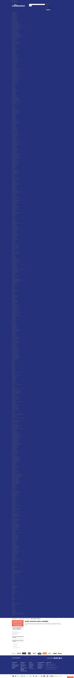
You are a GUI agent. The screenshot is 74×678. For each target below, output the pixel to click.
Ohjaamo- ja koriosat (15, 388)
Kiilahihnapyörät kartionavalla (16, 526)
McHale (13, 589)
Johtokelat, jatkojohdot (15, 172)
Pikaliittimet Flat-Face (15, 441)
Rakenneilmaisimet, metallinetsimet (17, 100)
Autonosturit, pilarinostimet (15, 76)
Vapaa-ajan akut (14, 47)
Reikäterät (13, 540)
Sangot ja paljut (14, 256)
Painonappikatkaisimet (15, 551)
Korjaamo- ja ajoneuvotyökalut (16, 72)
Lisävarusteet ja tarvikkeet (15, 308)
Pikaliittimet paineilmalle (15, 450)
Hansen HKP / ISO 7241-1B (15, 438)
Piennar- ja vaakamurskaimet (16, 355)
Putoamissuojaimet (14, 224)
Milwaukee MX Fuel (14, 37)
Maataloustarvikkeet (15, 471)
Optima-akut (14, 45)
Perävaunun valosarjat (15, 566)
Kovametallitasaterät (15, 536)
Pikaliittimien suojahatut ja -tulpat (16, 443)
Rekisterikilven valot (15, 567)
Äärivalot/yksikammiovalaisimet (16, 572)
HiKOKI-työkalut (14, 39)
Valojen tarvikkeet (14, 570)
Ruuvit (13, 193)
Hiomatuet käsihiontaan (15, 54)
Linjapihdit (13, 108)
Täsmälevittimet (14, 378)
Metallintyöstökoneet (15, 183)
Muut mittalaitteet (14, 104)
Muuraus (13, 168)
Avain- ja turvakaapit (15, 228)
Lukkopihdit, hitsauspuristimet (16, 109)
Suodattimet (14, 389)
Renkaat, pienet (14, 214)
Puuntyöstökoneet (14, 184)
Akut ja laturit (14, 41)
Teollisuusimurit (14, 260)
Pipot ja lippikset (14, 583)
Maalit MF (13, 399)
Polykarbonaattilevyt (15, 514)
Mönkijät (13, 293)
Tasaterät (13, 542)
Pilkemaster (13, 614)
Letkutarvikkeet (14, 194)
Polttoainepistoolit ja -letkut (16, 156)
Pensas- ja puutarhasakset (15, 252)
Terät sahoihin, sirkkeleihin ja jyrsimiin (17, 212)
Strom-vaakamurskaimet (15, 357)
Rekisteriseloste (40, 667)
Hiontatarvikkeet (14, 49)
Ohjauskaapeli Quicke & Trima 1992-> (17, 613)
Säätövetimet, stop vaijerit (15, 516)
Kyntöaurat (13, 334)
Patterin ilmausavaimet (15, 202)
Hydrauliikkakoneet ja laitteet (16, 432)
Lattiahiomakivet (14, 56)
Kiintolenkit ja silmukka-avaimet (16, 90)
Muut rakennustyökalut (15, 169)
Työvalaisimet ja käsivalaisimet (16, 178)
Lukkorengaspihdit (14, 110)
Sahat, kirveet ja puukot (15, 121)
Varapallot (13, 499)
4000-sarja (13, 367)
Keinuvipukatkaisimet (15, 550)
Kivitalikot (13, 289)
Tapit (12, 606)
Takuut (30, 667)
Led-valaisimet (14, 320)
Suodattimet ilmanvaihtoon (16, 206)
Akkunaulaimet (14, 18)
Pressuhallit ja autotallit (15, 234)
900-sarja (13, 365)
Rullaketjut (13, 533)
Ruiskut (13, 254)
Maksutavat (15, 643)
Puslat (13, 609)
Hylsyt (13, 86)
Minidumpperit (14, 315)
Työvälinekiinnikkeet (15, 431)
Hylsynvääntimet (14, 88)
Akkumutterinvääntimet (15, 17)
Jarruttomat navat (14, 278)
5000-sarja (13, 368)
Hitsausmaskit (14, 64)
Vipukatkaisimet (14, 557)
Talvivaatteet (14, 584)
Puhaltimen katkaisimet (15, 552)
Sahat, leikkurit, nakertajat (15, 149)
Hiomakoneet (14, 143)
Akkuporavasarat (14, 19)
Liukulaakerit (14, 430)
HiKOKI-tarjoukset (14, 40)
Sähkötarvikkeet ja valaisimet (16, 171)
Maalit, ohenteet (14, 166)
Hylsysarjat (13, 87)
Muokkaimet (14, 593)
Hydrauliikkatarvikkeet (15, 447)
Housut (13, 580)
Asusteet (13, 578)
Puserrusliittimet (14, 205)
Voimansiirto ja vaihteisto (15, 390)
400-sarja (13, 362)
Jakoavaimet (14, 89)
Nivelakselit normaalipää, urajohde (16, 476)
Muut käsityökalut (14, 125)
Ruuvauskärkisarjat (14, 119)
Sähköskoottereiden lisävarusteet (16, 312)
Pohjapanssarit (14, 297)
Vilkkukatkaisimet (14, 556)
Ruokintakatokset (14, 322)
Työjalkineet (13, 576)
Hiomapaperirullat (14, 52)
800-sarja (13, 364)
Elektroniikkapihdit (14, 105)
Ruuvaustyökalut (14, 117)
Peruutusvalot (14, 565)
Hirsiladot (13, 245)
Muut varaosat (14, 380)
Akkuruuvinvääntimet (15, 20)
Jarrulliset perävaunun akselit (16, 279)
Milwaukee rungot (14, 29)
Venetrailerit (13, 284)
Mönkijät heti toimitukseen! (15, 305)
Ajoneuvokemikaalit (15, 73)
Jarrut (13, 383)
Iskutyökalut (13, 94)
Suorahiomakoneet (14, 60)
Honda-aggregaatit (14, 13)
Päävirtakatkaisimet (14, 553)
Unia (12, 600)
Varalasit (13, 569)
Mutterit (13, 396)
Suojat (13, 423)
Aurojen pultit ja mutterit (15, 340)
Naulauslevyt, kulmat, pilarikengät (16, 191)
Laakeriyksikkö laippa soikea (16, 459)
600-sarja (13, 363)
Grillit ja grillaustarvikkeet (15, 247)
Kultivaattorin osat (14, 345)
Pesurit (13, 241)
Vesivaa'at (13, 103)
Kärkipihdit (13, 107)
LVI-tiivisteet (13, 199)
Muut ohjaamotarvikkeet (15, 518)
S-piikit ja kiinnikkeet (15, 346)
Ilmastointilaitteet (14, 128)
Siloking (13, 374)
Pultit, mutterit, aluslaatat (15, 192)
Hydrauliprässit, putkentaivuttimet (16, 78)
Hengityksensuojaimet (15, 222)
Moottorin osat (14, 386)
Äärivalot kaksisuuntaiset (15, 571)
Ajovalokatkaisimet (14, 549)
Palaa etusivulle (14, 618)
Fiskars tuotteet (14, 248)
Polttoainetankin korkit (15, 422)
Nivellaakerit (13, 464)
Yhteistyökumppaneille (15, 2)
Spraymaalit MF (14, 400)
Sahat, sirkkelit (14, 185)
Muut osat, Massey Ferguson (16, 421)
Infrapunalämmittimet (15, 129)
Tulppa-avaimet (14, 93)
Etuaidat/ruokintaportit (15, 319)
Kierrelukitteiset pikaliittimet (16, 439)
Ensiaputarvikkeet (14, 217)
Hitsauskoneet (14, 62)
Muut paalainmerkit (14, 354)
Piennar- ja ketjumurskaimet (16, 314)
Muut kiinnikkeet (14, 190)
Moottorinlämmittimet (15, 300)
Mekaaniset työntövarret (15, 493)
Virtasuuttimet (14, 66)
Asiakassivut (23, 662)
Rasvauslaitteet (14, 159)
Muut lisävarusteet (14, 304)
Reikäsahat (13, 211)
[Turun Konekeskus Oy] (20, 5)
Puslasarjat (13, 605)
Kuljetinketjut (14, 530)
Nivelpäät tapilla (14, 494)
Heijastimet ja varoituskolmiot (16, 547)
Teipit (12, 216)
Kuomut (13, 275)
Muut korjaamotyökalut (15, 83)
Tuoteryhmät (14, 662)
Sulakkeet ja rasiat (14, 560)
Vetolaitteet (13, 500)
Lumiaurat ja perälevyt (15, 333)
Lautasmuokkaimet (14, 599)
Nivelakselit (13, 473)
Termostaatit (13, 394)
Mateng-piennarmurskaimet (16, 356)
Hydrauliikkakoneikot (15, 433)
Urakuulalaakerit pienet (15, 466)
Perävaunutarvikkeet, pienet (16, 276)
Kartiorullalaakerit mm (15, 456)
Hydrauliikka (13, 610)
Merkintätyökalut (14, 95)
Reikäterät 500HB (14, 539)
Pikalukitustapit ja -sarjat (15, 486)
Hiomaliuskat (14, 51)
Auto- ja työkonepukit (15, 77)
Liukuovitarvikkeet (14, 233)
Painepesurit (13, 242)
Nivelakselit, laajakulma (15, 477)
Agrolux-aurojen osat (15, 335)
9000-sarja (13, 371)
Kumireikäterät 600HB (15, 538)
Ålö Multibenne (14, 290)
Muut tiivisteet (14, 416)
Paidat (13, 582)
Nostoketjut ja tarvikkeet (15, 137)
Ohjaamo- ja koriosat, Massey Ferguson (17, 401)
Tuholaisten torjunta (14, 257)
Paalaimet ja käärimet (15, 352)
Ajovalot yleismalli (14, 561)
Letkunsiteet (13, 195)
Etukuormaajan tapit (15, 428)
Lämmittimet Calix (14, 509)
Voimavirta (13, 180)
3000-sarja (13, 366)
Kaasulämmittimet (14, 130)
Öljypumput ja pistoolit (15, 163)
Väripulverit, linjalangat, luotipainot (16, 102)
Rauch (13, 602)
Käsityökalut (13, 84)
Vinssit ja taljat (14, 140)
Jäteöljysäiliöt (14, 324)
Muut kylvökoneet (14, 377)
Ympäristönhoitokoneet (15, 313)
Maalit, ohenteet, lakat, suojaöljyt (16, 69)
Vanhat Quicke (14, 611)
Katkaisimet (13, 412)
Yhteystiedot (15, 646)
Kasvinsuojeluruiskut (15, 330)
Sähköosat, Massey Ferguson (16, 410)
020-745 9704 (52, 665)
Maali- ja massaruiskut (15, 80)
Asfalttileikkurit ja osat (15, 426)
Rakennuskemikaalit (15, 170)
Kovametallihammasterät (15, 535)
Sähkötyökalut (14, 181)
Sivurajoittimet (14, 496)
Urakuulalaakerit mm (15, 465)
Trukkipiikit (13, 287)
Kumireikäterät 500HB (15, 537)
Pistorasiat (13, 176)
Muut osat (13, 404)
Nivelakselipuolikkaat (15, 481)
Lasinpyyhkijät (14, 507)
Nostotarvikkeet (14, 138)
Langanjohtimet (14, 65)
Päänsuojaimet (14, 225)
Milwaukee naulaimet (15, 27)
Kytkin (13, 385)
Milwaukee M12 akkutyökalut (16, 36)
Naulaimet (13, 147)
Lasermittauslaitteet (15, 98)
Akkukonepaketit (14, 16)
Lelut (12, 575)
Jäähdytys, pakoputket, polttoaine (16, 384)
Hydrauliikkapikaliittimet (15, 436)
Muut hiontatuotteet (15, 57)
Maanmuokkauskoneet (15, 341)
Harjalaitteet (13, 332)
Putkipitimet (13, 204)
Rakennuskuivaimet (14, 131)
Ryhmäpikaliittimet (14, 442)
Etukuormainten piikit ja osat (16, 427)
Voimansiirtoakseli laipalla (15, 483)
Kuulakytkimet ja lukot (15, 281)
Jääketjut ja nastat (14, 454)
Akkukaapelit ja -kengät (15, 546)
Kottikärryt (13, 250)
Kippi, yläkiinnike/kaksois (15, 520)
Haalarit (13, 579)
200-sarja (13, 360)
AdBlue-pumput (14, 152)
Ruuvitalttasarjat (14, 118)
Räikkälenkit (13, 92)
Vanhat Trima (14, 612)
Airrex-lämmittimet (14, 127)
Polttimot (13, 558)
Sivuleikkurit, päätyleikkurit (15, 112)
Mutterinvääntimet (14, 146)
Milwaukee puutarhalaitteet (16, 34)
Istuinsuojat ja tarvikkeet (15, 504)
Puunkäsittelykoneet (15, 307)
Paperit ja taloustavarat (15, 213)
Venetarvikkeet (14, 285)
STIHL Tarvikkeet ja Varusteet (16, 271)
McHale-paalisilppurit (15, 373)
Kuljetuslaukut (14, 295)
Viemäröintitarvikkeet (15, 207)
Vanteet (13, 573)
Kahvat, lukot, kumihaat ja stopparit (17, 505)
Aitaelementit (14, 317)
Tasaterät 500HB (14, 541)
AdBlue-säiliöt (14, 323)
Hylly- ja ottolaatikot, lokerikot (16, 229)
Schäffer (13, 596)
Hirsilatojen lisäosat (14, 246)
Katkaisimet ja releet (15, 548)
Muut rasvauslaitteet (15, 162)
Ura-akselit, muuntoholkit (15, 482)
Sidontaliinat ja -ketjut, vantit (16, 139)
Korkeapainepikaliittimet (15, 440)
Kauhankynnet (14, 429)
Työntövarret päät (14, 498)
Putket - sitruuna (14, 487)
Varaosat (13, 303)
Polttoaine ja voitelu (14, 151)
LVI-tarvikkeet (14, 196)
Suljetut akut (13, 46)
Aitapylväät (13, 318)
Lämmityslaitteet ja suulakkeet (16, 508)
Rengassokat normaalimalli (15, 495)
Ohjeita (14, 641)
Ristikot (13, 489)
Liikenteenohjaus (14, 219)
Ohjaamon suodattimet (15, 408)
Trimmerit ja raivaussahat (15, 259)
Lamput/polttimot (14, 174)
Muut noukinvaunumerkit (15, 351)
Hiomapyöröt (14, 53)
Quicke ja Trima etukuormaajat (16, 603)
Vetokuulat (13, 299)
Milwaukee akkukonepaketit (16, 24)
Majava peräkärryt (14, 274)
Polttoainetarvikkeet (15, 158)
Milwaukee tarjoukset (15, 23)
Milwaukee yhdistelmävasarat (16, 33)
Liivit (12, 581)
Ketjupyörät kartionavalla (15, 525)
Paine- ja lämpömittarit (15, 203)
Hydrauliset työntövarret (15, 492)
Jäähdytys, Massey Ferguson (16, 393)
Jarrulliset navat (14, 277)
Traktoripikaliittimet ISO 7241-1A (16, 437)
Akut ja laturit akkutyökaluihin (16, 42)
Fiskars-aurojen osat (15, 336)
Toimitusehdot (31, 668)
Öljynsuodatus (14, 453)
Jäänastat (13, 218)
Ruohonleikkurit (14, 258)
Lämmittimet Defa (14, 510)
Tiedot (30, 662)
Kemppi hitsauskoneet (15, 63)
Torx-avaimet (14, 120)
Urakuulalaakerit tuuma (15, 467)
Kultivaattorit (14, 598)
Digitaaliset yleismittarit (15, 97)
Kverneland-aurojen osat (15, 338)
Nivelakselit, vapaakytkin (15, 479)
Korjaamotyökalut (14, 79)
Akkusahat (13, 21)
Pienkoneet (14, 667)
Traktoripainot (14, 469)
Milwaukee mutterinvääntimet (16, 26)
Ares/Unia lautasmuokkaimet (16, 342)
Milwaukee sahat (14, 31)
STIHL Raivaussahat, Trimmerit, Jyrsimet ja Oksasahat (19, 269)
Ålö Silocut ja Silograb (15, 291)
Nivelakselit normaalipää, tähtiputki (17, 475)
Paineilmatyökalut (14, 141)
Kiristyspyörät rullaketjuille (15, 529)
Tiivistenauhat (14, 517)
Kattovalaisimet (14, 173)
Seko (12, 595)
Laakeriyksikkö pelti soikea (15, 461)
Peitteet (13, 251)
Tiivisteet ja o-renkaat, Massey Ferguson (17, 413)
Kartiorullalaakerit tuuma (15, 457)
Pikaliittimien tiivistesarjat (15, 444)
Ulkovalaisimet (14, 179)
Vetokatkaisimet (14, 555)
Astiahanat (13, 153)
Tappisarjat (13, 604)
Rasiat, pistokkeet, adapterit (16, 559)
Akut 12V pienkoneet (15, 44)
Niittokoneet (14, 347)
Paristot (13, 175)
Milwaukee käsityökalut (15, 30)
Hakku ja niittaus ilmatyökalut (16, 142)
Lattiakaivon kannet (14, 198)
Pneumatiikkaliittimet (15, 451)
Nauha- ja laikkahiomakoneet (16, 59)
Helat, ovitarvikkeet (14, 188)
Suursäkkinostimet (14, 309)
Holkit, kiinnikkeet (14, 491)
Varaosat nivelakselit (15, 484)
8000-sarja (13, 370)
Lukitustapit (13, 608)
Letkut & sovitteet (14, 417)
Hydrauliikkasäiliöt (14, 446)
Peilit (12, 512)
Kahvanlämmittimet (14, 301)
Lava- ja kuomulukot (15, 282)
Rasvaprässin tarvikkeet (15, 161)
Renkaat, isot (14, 522)
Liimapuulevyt (14, 232)
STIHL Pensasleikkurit (15, 267)
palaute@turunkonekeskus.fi (54, 667)
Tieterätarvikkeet (14, 543)
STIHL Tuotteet (14, 264)
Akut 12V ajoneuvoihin (15, 43)
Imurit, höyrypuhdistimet (15, 261)
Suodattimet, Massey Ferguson (16, 405)
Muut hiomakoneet (14, 61)
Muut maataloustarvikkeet (15, 472)
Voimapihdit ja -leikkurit (15, 113)
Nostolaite (13, 387)
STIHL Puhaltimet (14, 268)
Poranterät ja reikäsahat (15, 209)
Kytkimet (13, 485)
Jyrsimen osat (14, 343)
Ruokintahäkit (14, 321)
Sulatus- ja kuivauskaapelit (15, 132)
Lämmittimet (14, 126)
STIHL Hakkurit (14, 265)
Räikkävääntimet (14, 148)
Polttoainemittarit (14, 155)
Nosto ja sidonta (14, 135)
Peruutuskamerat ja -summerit (16, 513)
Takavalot (13, 568)
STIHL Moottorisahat (15, 266)
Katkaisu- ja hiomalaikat (15, 55)
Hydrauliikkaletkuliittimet (15, 434)
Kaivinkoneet (14, 379)
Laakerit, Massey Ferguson (15, 398)
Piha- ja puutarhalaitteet (15, 244)
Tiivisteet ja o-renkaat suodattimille (17, 414)
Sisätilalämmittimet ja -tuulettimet (16, 515)
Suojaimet (13, 221)
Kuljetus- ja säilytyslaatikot (15, 231)
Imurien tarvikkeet (14, 262)
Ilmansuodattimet (14, 406)
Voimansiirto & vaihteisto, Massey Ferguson (18, 418)
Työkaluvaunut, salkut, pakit (16, 123)
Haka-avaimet (14, 85)
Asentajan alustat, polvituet (15, 75)
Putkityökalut (14, 116)
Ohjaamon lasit (14, 403)
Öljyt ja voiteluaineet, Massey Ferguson (17, 420)
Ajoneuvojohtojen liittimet (15, 545)
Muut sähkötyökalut (14, 186)
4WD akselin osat (14, 424)
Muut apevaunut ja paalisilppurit (16, 375)
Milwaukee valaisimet (15, 32)
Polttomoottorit (14, 208)
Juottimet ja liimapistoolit (15, 67)
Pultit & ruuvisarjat (14, 397)
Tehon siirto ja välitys (15, 523)
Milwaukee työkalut (14, 22)
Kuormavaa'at (14, 506)
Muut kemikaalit (14, 634)
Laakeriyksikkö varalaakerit (15, 462)
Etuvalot (13, 562)
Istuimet (13, 503)
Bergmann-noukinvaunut (15, 350)
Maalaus (13, 165)
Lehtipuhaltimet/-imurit (15, 239)
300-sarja (13, 361)
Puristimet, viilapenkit (15, 115)
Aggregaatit (13, 12)
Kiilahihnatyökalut (14, 528)
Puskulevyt (13, 298)
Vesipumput (13, 395)
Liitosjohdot (13, 563)
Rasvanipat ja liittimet (15, 160)
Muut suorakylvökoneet (15, 376)
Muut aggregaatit (14, 14)
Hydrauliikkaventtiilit (15, 448)
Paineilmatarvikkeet (15, 150)
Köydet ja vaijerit (14, 136)
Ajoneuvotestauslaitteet (15, 74)
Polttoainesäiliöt (14, 325)
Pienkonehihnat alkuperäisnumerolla (17, 532)
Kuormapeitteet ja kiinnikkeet (16, 280)
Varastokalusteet (14, 235)
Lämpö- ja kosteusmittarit (15, 99)
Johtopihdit (13, 106)
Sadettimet (13, 255)
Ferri (12, 601)
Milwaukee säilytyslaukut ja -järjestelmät (17, 35)
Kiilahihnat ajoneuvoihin (15, 527)
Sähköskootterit (14, 310)
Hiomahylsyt (13, 50)
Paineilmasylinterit (14, 449)
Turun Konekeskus (41, 662)
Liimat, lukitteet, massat (15, 70)
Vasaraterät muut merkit (15, 358)
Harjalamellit (13, 328)
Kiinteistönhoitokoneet (15, 331)
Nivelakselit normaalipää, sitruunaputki (17, 474)
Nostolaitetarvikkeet (15, 490)
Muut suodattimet (14, 409)
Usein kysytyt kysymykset (16, 647)
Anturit (13, 411)
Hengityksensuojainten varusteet (16, 223)
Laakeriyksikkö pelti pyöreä (16, 460)
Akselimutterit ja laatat (15, 455)
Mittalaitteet (13, 96)
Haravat (13, 249)
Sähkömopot (14, 311)
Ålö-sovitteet (14, 288)
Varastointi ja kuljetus (15, 227)
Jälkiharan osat (14, 344)
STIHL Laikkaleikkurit (15, 270)
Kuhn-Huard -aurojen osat (15, 337)
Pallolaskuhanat (14, 201)
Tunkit (13, 82)
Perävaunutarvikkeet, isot (15, 519)
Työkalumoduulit (14, 122)
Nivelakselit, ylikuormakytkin (16, 480)
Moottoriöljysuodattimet (15, 407)
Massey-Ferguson (14, 588)
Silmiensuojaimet (14, 226)
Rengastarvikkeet (14, 215)
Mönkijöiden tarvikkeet (15, 294)
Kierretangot (14, 189)
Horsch (13, 590)
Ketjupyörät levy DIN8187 (15, 524)
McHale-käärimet (14, 353)
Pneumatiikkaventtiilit (15, 452)
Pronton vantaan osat (15, 591)
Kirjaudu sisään (14, 0)
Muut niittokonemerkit (15, 348)
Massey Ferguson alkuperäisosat (16, 391)
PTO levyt (13, 419)
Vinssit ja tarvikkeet (14, 302)
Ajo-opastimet (14, 502)
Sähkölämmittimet (14, 133)
